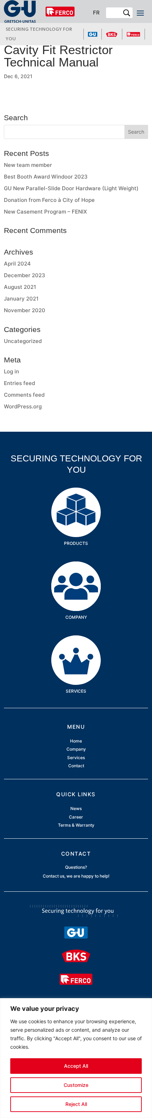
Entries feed (19, 383)
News (76, 808)
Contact (76, 765)
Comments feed (24, 394)
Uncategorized (23, 341)
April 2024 (17, 263)
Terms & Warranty (76, 825)
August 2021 (20, 287)
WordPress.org (23, 406)
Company (76, 572)
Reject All (76, 1104)
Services (76, 646)
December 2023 (24, 275)
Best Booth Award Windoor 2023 (46, 176)
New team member (28, 165)
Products (76, 498)
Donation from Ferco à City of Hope (49, 200)
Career (76, 817)
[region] (76, 1058)
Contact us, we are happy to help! (76, 876)
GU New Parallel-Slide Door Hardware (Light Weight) (71, 188)
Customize (76, 1085)
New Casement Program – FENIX (45, 211)
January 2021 (21, 298)
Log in (11, 371)
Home (76, 741)
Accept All (76, 1066)
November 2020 (24, 310)
